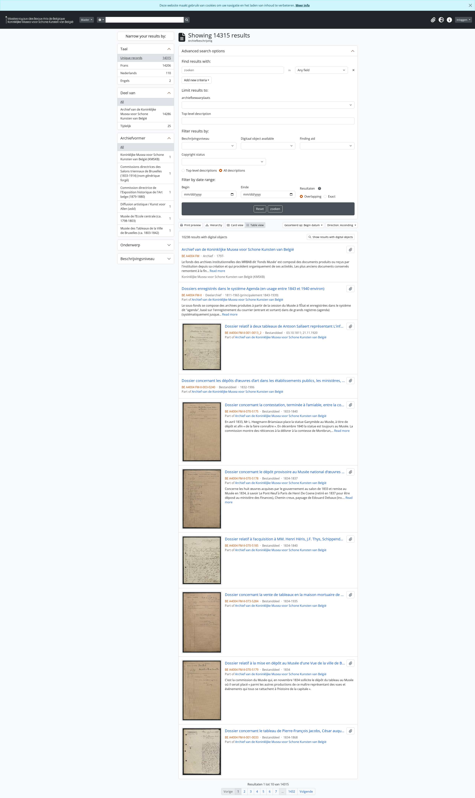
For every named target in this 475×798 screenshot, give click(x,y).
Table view (257, 225)
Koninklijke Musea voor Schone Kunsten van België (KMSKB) (145, 157)
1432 (291, 791)
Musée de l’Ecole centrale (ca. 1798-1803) (145, 218)
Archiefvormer (132, 138)
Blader (85, 20)
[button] (433, 20)
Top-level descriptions (201, 170)
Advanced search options (203, 50)
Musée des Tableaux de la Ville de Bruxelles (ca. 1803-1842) (145, 230)
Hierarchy (215, 225)
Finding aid (307, 139)
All (122, 102)
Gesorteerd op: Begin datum (302, 225)
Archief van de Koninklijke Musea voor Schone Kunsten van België (145, 113)
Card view (236, 225)
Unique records (145, 59)
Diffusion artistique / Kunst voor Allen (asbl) (145, 206)
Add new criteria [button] (195, 80)
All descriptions (234, 170)
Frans (145, 66)
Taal (123, 48)
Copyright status (193, 154)
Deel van (127, 92)
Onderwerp (130, 244)
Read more (217, 271)
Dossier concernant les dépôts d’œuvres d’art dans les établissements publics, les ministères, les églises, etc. (263, 380)
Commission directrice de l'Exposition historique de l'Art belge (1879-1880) (145, 192)
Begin (185, 187)
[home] (40, 19)
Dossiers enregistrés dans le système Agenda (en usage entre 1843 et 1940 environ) (253, 288)
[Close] (470, 5)
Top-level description (196, 114)
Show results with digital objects (332, 237)
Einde (245, 187)
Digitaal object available (257, 139)
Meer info (303, 5)
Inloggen (462, 20)
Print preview (192, 225)
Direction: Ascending (340, 225)
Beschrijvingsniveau (137, 258)
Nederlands (145, 74)
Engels (145, 81)
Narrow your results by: (146, 36)
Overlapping (312, 196)
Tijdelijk (145, 127)
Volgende (306, 791)
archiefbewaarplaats (196, 98)
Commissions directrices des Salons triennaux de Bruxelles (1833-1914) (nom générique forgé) (145, 173)
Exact (331, 196)
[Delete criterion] (353, 70)
